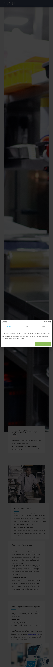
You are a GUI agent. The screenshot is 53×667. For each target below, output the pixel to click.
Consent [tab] (9, 326)
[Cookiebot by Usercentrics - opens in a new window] (45, 322)
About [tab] (43, 326)
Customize (25, 344)
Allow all (43, 344)
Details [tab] (26, 326)
